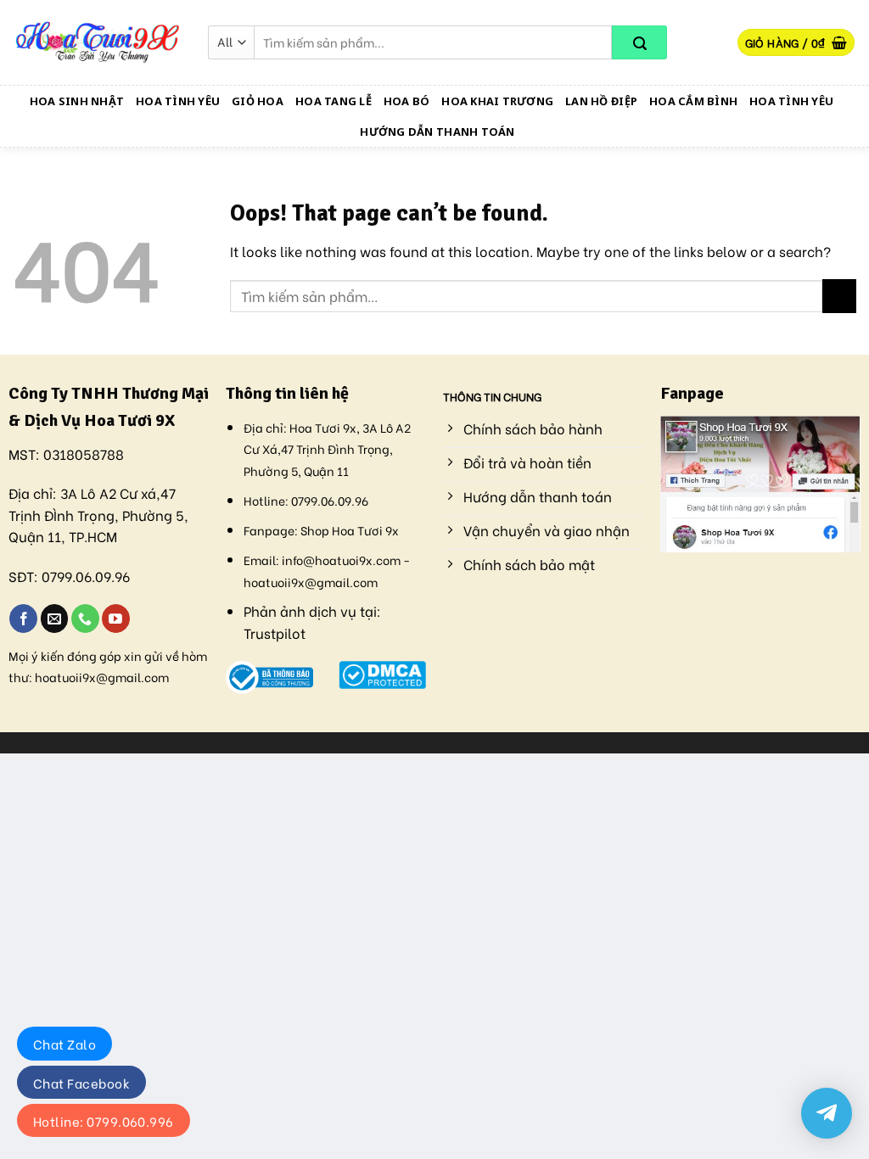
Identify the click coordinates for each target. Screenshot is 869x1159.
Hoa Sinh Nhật (77, 101)
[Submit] (639, 42)
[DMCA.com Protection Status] (382, 672)
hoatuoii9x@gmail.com (102, 677)
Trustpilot (275, 632)
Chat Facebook (81, 1082)
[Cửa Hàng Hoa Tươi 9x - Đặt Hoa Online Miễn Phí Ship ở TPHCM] (97, 42)
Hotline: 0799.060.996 (103, 1120)
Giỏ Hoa (257, 101)
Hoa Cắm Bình (693, 101)
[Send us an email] (55, 618)
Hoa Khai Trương (497, 101)
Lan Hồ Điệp (601, 101)
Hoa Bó (407, 101)
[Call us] (85, 618)
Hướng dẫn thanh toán (437, 131)
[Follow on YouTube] (116, 618)
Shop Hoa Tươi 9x (349, 530)
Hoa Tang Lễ (333, 101)
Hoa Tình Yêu (178, 101)
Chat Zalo (64, 1043)
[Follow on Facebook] (23, 618)
